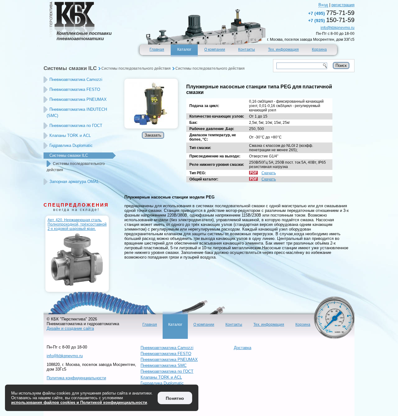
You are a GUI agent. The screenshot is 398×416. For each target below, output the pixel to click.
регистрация (342, 4)
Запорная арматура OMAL (74, 181)
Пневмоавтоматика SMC (164, 365)
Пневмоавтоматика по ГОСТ (75, 125)
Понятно (175, 398)
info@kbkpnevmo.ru (337, 28)
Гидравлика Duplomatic (71, 145)
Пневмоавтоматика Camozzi (75, 79)
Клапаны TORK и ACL (70, 135)
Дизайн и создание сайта (70, 328)
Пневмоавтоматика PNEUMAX (78, 99)
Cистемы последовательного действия (136, 68)
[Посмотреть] (151, 104)
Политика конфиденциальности (76, 378)
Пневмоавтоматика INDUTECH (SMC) (77, 112)
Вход (323, 4)
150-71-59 (331, 19)
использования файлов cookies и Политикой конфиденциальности (79, 402)
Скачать (268, 173)
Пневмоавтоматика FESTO (74, 89)
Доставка (242, 347)
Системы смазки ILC (70, 68)
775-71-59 (331, 12)
